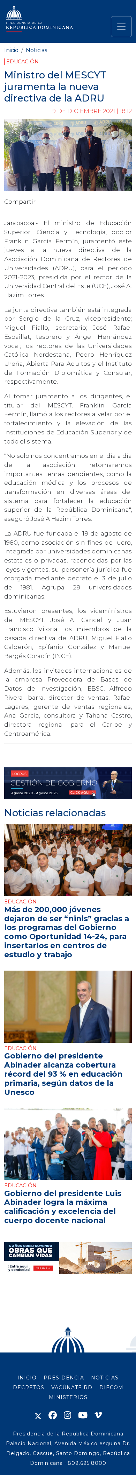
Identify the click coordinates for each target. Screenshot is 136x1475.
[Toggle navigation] (121, 26)
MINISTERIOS (68, 1397)
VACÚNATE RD (71, 1387)
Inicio (11, 50)
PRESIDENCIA (64, 1378)
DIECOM (111, 1387)
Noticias (36, 50)
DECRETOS (28, 1387)
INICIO (27, 1378)
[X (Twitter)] (38, 1415)
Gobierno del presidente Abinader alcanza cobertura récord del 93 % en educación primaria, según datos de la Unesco (63, 1074)
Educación (22, 61)
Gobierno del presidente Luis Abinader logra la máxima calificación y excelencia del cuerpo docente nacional (62, 1207)
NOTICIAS (105, 1378)
